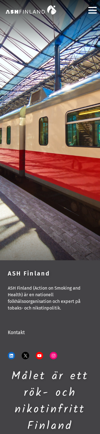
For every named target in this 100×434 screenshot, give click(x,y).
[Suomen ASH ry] (31, 9)
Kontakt (16, 333)
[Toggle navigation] (90, 10)
